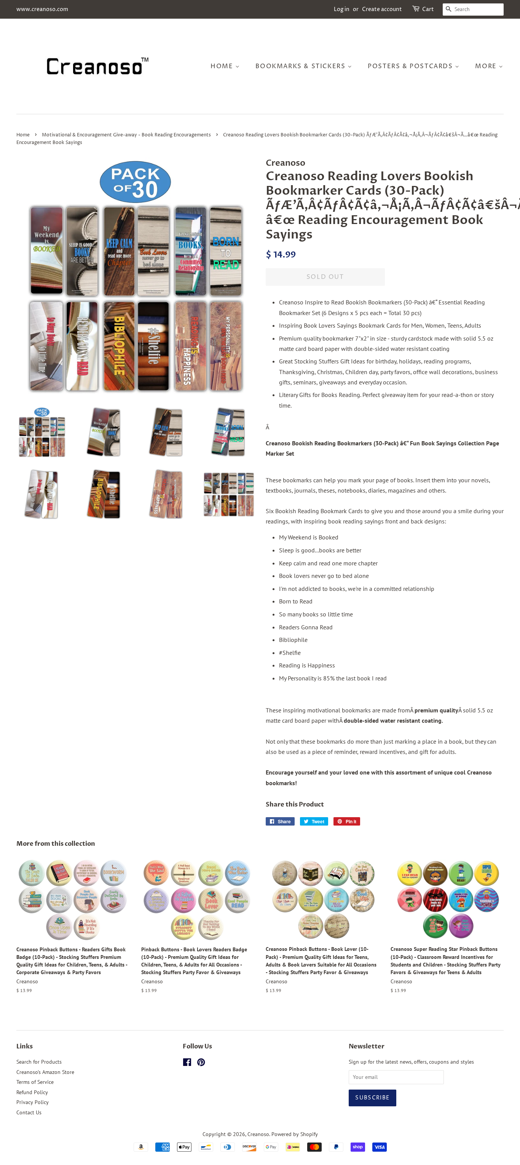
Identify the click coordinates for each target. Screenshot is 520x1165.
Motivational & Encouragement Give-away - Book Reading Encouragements (126, 135)
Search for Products (39, 1061)
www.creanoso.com (42, 9)
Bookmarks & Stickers (301, 66)
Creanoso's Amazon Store (45, 1072)
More (487, 66)
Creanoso (258, 1134)
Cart (428, 9)
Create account (382, 9)
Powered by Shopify (294, 1134)
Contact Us (28, 1112)
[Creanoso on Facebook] (187, 1063)
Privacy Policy (32, 1102)
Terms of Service (35, 1082)
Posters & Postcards (411, 66)
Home (223, 66)
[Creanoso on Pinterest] (201, 1063)
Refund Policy (32, 1092)
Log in (341, 9)
